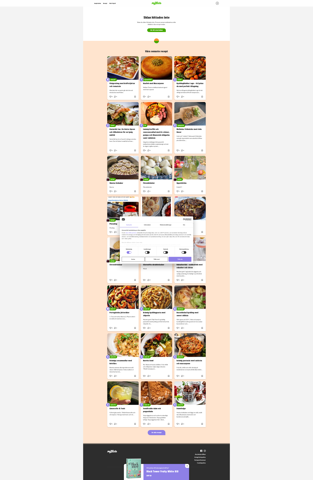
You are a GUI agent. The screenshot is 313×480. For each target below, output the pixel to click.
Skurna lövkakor (116, 183)
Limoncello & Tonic (117, 408)
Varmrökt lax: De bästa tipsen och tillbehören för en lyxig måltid (122, 132)
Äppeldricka (181, 183)
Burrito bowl (148, 360)
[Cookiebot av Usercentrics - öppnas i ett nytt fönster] (184, 219)
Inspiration (97, 3)
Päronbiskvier (149, 183)
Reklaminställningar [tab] (165, 225)
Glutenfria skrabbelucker (153, 264)
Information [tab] (147, 225)
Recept (105, 3)
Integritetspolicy (200, 457)
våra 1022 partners (131, 232)
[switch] (147, 252)
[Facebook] (201, 451)
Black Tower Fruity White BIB (162, 471)
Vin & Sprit (112, 3)
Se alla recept (157, 433)
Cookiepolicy (201, 463)
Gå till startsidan (156, 30)
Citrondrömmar (115, 264)
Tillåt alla (180, 259)
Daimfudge (181, 408)
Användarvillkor (200, 454)
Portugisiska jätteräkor (119, 312)
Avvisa (133, 259)
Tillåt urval (157, 259)
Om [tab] (184, 225)
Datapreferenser (200, 460)
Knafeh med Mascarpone (153, 83)
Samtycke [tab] (129, 225)
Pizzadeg (113, 224)
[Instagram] (205, 451)
